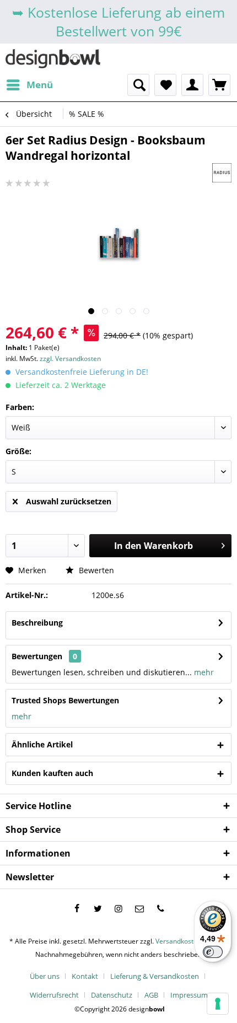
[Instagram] (118, 908)
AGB (151, 995)
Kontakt (85, 976)
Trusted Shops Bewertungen (65, 700)
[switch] (213, 952)
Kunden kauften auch (52, 773)
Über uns (45, 976)
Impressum (189, 995)
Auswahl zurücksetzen (68, 501)
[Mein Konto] (192, 85)
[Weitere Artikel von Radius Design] (221, 172)
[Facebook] (76, 908)
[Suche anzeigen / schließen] (138, 85)
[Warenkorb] (219, 85)
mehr (203, 672)
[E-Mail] (139, 908)
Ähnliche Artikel (42, 744)
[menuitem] (29, 85)
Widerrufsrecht (54, 995)
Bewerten (95, 570)
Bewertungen (37, 656)
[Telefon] (160, 908)
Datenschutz (111, 995)
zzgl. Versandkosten (70, 358)
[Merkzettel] (165, 85)
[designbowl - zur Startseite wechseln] (53, 58)
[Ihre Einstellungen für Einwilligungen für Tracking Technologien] (217, 1003)
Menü (39, 84)
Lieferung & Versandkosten (154, 976)
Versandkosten (178, 941)
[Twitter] (97, 908)
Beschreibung (37, 622)
